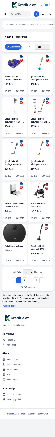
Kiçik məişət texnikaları (28, 24)
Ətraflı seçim (15, 46)
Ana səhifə (9, 24)
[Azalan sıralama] (30, 47)
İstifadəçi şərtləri (14, 399)
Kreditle (11, 414)
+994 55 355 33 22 (14, 364)
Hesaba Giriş (12, 340)
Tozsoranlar (48, 24)
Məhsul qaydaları (14, 394)
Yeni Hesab (11, 345)
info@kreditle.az (13, 369)
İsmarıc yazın (12, 359)
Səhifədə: (17, 272)
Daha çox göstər (9, 306)
